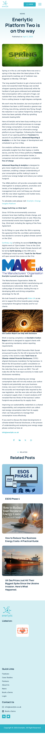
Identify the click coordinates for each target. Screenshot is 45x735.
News (22, 14)
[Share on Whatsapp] (31, 440)
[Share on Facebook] (14, 440)
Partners (5, 681)
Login (4, 696)
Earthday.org (7, 243)
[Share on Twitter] (25, 440)
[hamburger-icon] (39, 4)
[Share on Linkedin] (20, 440)
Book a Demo (7, 692)
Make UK (31, 298)
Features (5, 674)
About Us (5, 685)
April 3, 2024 (28, 36)
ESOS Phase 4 (12, 498)
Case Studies (7, 677)
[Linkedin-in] (4, 716)
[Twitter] (8, 716)
